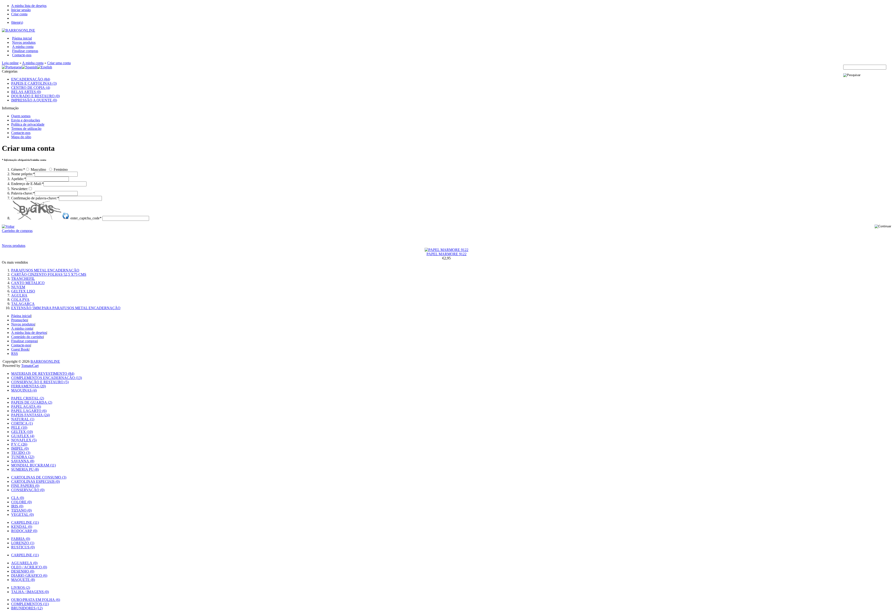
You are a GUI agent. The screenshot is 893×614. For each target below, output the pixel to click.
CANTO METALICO (28, 283)
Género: (18, 169)
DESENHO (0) (22, 571)
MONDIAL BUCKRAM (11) (33, 465)
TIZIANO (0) (21, 510)
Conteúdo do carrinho (27, 337)
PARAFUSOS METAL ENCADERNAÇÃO (45, 270)
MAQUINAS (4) (24, 390)
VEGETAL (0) (22, 515)
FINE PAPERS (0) (25, 486)
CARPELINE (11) (25, 522)
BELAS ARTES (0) (26, 92)
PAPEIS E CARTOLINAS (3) (34, 83)
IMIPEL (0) (20, 448)
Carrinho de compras (17, 231)
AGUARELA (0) (24, 563)
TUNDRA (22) (22, 457)
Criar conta (19, 14)
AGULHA (19, 295)
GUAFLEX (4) (22, 436)
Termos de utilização (26, 129)
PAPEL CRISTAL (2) (27, 398)
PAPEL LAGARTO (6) (29, 411)
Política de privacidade (27, 124)
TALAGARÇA (23, 304)
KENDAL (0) (21, 527)
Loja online (10, 63)
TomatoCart (30, 366)
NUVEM (18, 287)
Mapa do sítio (21, 137)
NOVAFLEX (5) (24, 440)
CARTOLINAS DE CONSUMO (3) (38, 477)
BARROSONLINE (45, 361)
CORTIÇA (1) (22, 423)
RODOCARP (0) (24, 531)
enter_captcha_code (85, 218)
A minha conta (22, 47)
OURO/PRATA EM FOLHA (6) (35, 600)
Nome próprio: (23, 174)
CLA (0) (17, 498)
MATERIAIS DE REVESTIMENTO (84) (42, 374)
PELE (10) (19, 427)
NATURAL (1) (22, 419)
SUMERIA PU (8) (25, 469)
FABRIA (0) (20, 539)
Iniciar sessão (21, 10)
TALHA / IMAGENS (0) (30, 592)
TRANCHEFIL (23, 279)
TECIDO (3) (20, 453)
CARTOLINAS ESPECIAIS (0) (35, 481)
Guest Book (20, 349)
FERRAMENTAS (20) (28, 386)
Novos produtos (24, 42)
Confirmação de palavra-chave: (35, 198)
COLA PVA (20, 300)
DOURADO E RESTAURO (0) (35, 96)
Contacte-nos (21, 55)
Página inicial (22, 38)
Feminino (60, 169)
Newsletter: (19, 189)
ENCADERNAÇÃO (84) (30, 79)
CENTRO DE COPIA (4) (30, 88)
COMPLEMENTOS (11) (30, 604)
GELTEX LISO (23, 291)
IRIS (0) (17, 506)
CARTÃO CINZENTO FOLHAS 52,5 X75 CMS (48, 274)
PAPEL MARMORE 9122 (446, 254)
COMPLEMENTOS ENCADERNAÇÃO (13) (46, 378)
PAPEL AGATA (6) (26, 407)
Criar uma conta (59, 63)
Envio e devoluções (25, 120)
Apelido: (18, 179)
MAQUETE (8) (23, 580)
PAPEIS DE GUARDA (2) (31, 402)
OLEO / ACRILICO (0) (29, 567)
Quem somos (20, 116)
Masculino (38, 169)
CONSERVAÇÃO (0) (27, 490)
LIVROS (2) (20, 588)
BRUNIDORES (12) (27, 608)
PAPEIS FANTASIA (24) (30, 415)
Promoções (19, 320)
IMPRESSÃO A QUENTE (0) (34, 100)
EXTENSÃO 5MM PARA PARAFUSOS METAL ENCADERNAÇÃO (65, 308)
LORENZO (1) (22, 543)
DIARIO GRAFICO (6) (29, 575)
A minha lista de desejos (29, 6)
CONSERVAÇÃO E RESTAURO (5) (40, 382)
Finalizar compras (25, 51)
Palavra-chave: (23, 193)
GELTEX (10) (22, 432)
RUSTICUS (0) (23, 547)
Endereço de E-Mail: (27, 184)
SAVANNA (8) (22, 461)
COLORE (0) (21, 502)
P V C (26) (19, 444)
